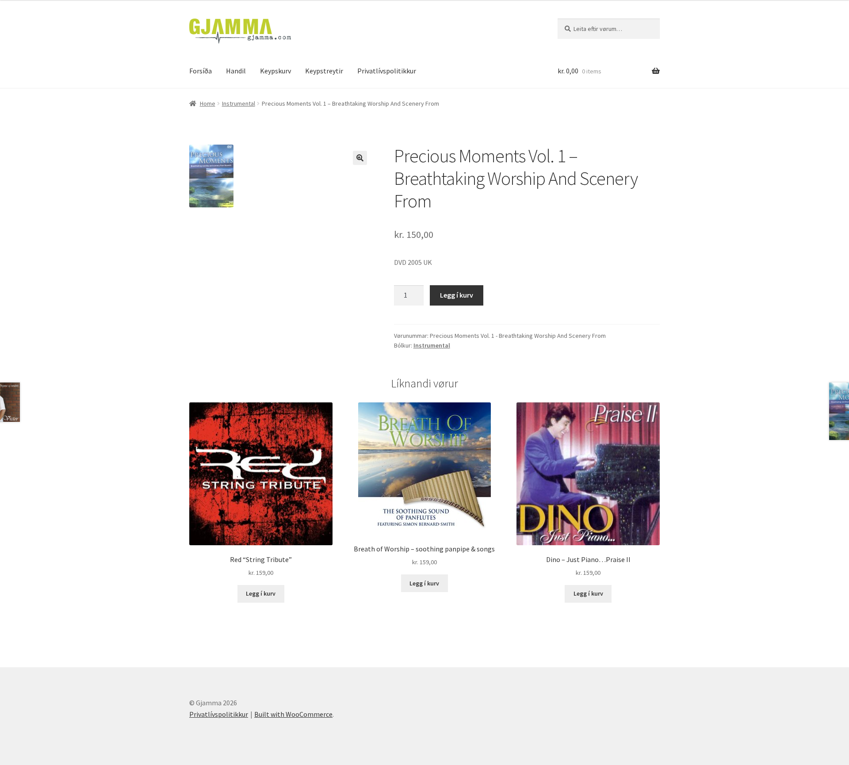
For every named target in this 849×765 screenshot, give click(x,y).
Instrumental (238, 103)
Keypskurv (275, 70)
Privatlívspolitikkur (386, 70)
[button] (360, 158)
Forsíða (200, 70)
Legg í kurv (456, 295)
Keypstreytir (324, 70)
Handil (236, 70)
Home (207, 103)
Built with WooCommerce (293, 714)
